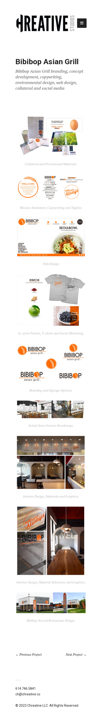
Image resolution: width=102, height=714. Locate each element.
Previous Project (30, 654)
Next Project (74, 654)
